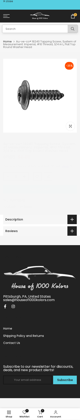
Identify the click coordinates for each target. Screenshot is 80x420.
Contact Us (11, 343)
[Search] (73, 29)
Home (7, 41)
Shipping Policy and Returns (23, 336)
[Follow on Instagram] (13, 306)
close (9, 1)
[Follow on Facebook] (5, 306)
